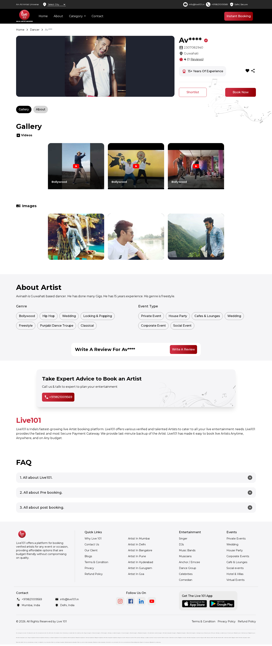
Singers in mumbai (121, 637)
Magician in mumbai (182, 637)
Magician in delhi (235, 637)
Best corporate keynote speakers (57, 642)
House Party (234, 550)
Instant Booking (238, 16)
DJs (181, 544)
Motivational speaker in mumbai (193, 637)
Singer (183, 538)
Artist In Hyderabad (140, 562)
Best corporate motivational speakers (85, 642)
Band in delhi (220, 637)
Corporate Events (237, 556)
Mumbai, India (31, 605)
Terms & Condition (96, 562)
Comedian (185, 580)
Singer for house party (144, 642)
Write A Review (183, 349)
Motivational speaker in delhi (244, 637)
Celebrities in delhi (227, 637)
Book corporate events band (125, 642)
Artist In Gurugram (140, 568)
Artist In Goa (136, 574)
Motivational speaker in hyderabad (110, 637)
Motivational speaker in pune (21, 637)
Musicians (185, 556)
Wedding (232, 544)
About (58, 16)
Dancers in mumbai (130, 637)
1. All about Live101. (36, 478)
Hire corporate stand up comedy (30, 642)
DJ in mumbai (137, 637)
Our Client (91, 550)
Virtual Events (235, 580)
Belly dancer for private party (155, 642)
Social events (235, 568)
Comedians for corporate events (44, 642)
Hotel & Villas (234, 574)
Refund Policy (94, 574)
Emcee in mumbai (157, 637)
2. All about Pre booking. (41, 493)
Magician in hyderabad (99, 637)
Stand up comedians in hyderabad (52, 637)
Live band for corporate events (112, 642)
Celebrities (185, 574)
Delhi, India (67, 605)
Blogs (88, 556)
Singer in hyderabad (32, 637)
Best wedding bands (135, 642)
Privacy (89, 568)
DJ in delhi (216, 637)
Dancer (34, 29)
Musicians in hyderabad (80, 637)
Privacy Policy (227, 621)
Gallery (24, 109)
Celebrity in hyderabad (89, 637)
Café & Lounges (236, 562)
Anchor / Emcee (189, 562)
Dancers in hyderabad (40, 637)
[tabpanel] (76, 169)
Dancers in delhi (210, 637)
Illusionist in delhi (19, 642)
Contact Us (92, 544)
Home (43, 16)
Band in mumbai (165, 637)
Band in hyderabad (71, 637)
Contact (97, 16)
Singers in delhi (203, 637)
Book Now (241, 92)
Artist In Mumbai (139, 538)
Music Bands (187, 550)
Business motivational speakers (99, 642)
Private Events (236, 538)
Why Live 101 (93, 538)
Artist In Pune (137, 556)
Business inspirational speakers (71, 642)
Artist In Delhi (137, 544)
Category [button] (76, 16)
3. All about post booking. (42, 508)
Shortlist (193, 92)
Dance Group (187, 568)
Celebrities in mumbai (173, 637)
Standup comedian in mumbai (147, 637)
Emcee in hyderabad (63, 637)
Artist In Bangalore (140, 550)
